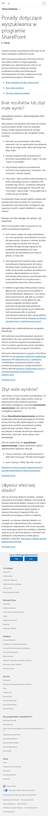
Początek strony (8, 379)
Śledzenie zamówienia (10, 620)
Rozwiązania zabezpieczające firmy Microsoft (17, 684)
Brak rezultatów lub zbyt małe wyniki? (22, 82)
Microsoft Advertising (9, 700)
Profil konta (6, 604)
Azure (5, 688)
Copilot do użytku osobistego (12, 584)
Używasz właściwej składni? (18, 93)
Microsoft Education (9, 640)
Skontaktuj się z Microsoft (11, 800)
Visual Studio (7, 751)
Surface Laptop (7, 576)
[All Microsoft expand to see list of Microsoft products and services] (3, 3)
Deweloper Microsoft (9, 720)
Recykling (6, 624)
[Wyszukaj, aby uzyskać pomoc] (9, 3)
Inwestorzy (6, 779)
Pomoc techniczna (10, 9)
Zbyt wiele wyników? (15, 87)
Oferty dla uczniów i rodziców (12, 664)
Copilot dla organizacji (10, 580)
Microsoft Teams (8, 709)
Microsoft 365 (7, 588)
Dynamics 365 (7, 692)
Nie (31, 558)
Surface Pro (6, 572)
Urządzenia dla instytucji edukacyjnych (15, 644)
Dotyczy (6, 43)
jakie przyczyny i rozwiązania (28, 359)
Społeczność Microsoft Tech (11, 735)
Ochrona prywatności (9, 775)
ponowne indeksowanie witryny (30, 368)
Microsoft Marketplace (10, 739)
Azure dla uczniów (8, 668)
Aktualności (6, 771)
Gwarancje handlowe (9, 628)
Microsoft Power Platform (11, 743)
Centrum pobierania (9, 608)
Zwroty (5, 616)
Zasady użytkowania (9, 804)
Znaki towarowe (22, 804)
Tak (16, 558)
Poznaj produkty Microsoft (11, 592)
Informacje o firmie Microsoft (12, 767)
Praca (5, 763)
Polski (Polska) (11, 786)
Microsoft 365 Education (10, 652)
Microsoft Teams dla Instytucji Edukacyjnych (16, 648)
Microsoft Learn (8, 724)
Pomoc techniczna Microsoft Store (13, 612)
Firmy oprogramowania (10, 747)
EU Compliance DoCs (31, 808)
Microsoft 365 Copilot (10, 705)
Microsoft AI (7, 680)
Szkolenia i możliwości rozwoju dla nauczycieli (17, 660)
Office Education (8, 656)
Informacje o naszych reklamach (13, 808)
